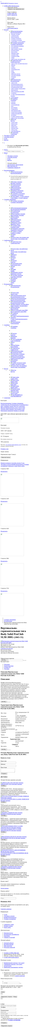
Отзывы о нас (4, 449)
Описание (7, 664)
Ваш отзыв (4, 767)
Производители (8, 933)
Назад (2, 992)
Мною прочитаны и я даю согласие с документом (12, 1019)
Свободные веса (8, 240)
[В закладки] (23, 660)
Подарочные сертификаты (11, 934)
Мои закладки (8, 946)
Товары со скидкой (18, 410)
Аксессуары (21, 407)
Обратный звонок (5, 457)
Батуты (6, 368)
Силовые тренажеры (10, 199)
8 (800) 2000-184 (12, 13)
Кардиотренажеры (9, 170)
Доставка (6, 668)
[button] (4, 142)
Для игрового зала (19, 409)
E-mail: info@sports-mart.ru (11, 957)
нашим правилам (20, 975)
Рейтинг (3, 764)
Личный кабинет (9, 943)
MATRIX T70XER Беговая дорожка (11, 814)
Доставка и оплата (9, 135)
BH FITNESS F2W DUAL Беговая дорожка (13, 838)
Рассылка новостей (9, 947)
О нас (5, 138)
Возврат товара (8, 926)
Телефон (3, 1007)
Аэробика (7, 325)
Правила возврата (6, 463)
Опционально (5, 1010)
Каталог (6, 29)
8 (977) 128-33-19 (12, 15)
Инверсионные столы (11, 407)
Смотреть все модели (7, 648)
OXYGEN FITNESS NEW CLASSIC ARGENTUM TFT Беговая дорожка (11, 829)
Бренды (6, 140)
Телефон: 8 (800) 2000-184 (11, 953)
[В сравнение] (25, 660)
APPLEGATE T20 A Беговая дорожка (11, 784)
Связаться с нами (12, 466)
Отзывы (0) (7, 667)
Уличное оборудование (7, 409)
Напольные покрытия (7, 410)
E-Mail (2, 1004)
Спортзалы (7, 397)
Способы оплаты (9, 137)
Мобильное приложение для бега (13, 967)
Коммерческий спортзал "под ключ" (14, 963)
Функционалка (8, 284)
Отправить (4, 773)
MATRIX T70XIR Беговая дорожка (11, 868)
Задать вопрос (5, 888)
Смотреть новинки (6, 909)
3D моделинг (8, 966)
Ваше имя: (4, 761)
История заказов (8, 944)
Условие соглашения (10, 919)
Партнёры (7, 936)
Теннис (12, 406)
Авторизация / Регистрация (15, 164)
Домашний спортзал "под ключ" (13, 964)
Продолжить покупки (6, 996)
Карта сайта (21, 466)
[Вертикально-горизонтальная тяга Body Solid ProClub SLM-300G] (15, 642)
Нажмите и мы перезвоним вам (16, 9)
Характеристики (8, 666)
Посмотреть (4, 471)
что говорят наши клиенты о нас (13, 444)
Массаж (3, 407)
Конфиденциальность (18, 464)
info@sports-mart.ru (12, 28)
